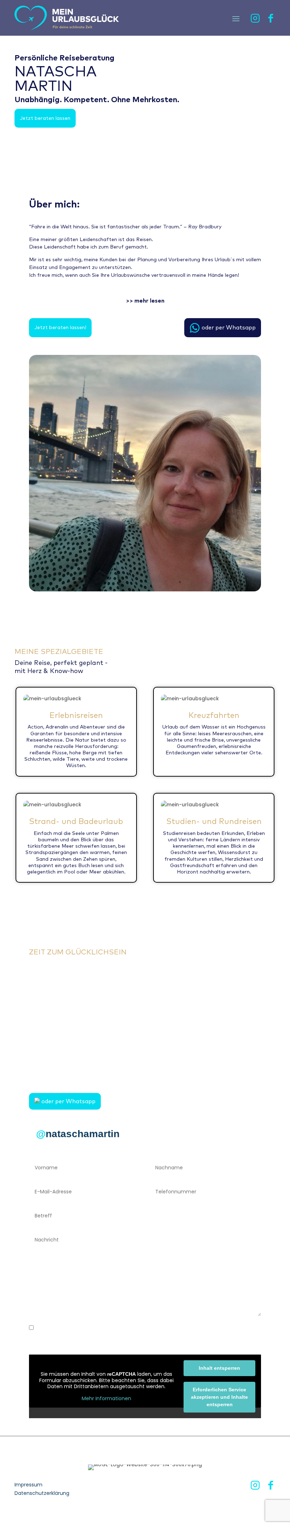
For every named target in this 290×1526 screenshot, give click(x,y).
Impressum (28, 1484)
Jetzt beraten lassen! (60, 327)
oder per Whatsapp (229, 327)
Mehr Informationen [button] (106, 1399)
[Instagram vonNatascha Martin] (255, 20)
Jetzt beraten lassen (45, 118)
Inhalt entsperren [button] (219, 1368)
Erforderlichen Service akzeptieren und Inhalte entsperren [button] (219, 1397)
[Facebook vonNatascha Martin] (271, 20)
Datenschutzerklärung (41, 1493)
